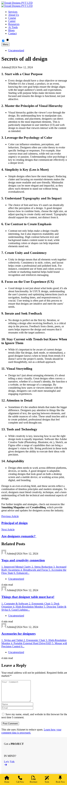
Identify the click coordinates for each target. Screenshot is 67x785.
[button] (35, 763)
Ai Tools (13, 27)
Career (11, 21)
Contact (12, 33)
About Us (13, 14)
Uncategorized (16, 50)
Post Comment (10, 723)
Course (12, 18)
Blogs (11, 30)
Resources (13, 24)
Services (12, 11)
